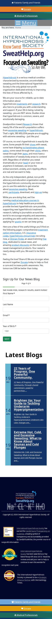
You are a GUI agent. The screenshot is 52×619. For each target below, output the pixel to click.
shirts (38, 150)
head (25, 162)
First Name (9, 293)
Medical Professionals (27, 15)
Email (6, 315)
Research (27, 124)
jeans (25, 153)
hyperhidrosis (36, 130)
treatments (22, 104)
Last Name (8, 304)
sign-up (38, 192)
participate (14, 192)
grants (18, 221)
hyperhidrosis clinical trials (22, 235)
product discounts (20, 245)
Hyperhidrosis (9, 77)
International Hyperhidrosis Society (30, 528)
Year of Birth (9, 326)
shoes (33, 144)
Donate (27, 9)
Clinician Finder (17, 239)
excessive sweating (17, 130)
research (36, 104)
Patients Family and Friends (27, 2)
